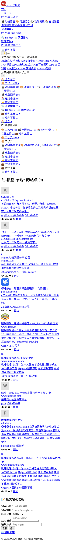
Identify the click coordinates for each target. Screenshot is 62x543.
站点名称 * (7, 506)
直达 (18, 219)
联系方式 (6, 524)
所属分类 (6, 514)
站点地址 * (7, 510)
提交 (12, 528)
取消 (5, 528)
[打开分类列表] (8, 53)
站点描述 (6, 520)
